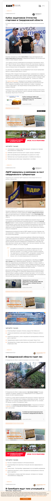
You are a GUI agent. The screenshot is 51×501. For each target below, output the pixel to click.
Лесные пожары (20, 423)
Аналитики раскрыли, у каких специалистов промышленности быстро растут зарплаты (25, 337)
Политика (8, 291)
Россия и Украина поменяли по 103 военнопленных (20, 462)
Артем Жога (13, 108)
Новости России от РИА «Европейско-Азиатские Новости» (10, 5)
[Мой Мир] (43, 111)
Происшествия (9, 423)
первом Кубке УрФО (12, 81)
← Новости (9, 165)
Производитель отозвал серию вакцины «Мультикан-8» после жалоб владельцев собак (25, 343)
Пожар (14, 423)
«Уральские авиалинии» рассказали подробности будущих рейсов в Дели (25, 334)
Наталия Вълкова (40, 352)
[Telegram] (41, 111)
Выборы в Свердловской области (22, 291)
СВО (18, 108)
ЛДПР (31, 291)
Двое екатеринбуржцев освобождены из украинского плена (23, 154)
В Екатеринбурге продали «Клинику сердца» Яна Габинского (23, 330)
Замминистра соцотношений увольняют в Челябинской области (24, 156)
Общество (8, 108)
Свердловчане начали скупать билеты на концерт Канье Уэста (23, 340)
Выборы (12, 291)
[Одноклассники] (39, 111)
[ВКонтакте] (37, 111)
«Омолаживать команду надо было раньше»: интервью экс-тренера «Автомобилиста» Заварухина (25, 150)
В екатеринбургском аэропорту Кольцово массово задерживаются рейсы (25, 465)
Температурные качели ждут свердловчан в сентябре (21, 159)
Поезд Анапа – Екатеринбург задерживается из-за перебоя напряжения (26, 468)
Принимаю (25, 498)
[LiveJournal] (44, 111)
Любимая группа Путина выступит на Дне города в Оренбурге (23, 152)
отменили (8, 406)
